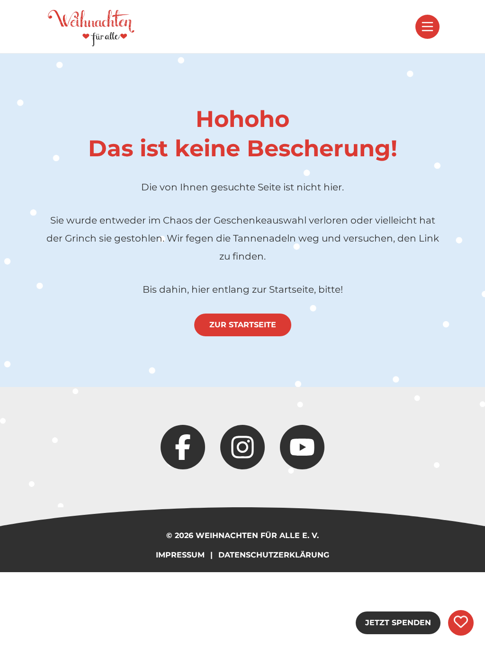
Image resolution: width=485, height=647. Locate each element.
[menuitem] (90, 26)
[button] (427, 27)
